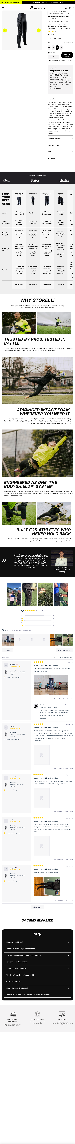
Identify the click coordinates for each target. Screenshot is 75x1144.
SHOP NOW (19, 284)
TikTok (41, 1083)
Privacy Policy (6, 1105)
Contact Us (5, 1110)
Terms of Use (6, 1103)
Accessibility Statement (9, 1107)
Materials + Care (53, 145)
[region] (37, 640)
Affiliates (42, 1078)
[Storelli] (37, 7)
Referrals (42, 1076)
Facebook (42, 1086)
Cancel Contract (7, 1083)
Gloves (41, 1061)
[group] (37, 2)
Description (51, 99)
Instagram (42, 1081)
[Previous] (5, 30)
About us (4, 1098)
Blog (3, 1100)
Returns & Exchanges (8, 1078)
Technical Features (54, 139)
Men (40, 1054)
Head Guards (43, 1064)
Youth (41, 1059)
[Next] (39, 30)
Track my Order (7, 1081)
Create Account (6, 1076)
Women (41, 1056)
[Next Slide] (71, 640)
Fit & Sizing (51, 158)
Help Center (64, 1022)
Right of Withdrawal (8, 1086)
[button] (66, 8)
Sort (56, 657)
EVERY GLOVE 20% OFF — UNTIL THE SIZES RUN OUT (48, 2)
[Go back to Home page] (48, 11)
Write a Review (66, 650)
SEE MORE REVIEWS (55, 91)
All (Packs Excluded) (58, 11)
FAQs (49, 151)
